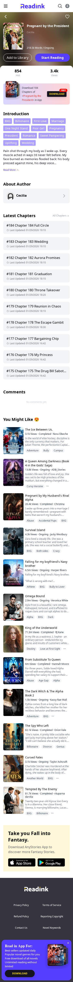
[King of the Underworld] (13, 638)
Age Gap (43, 680)
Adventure (33, 450)
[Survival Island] (13, 541)
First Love (40, 121)
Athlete (31, 586)
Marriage (58, 121)
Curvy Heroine (35, 486)
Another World (35, 778)
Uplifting (11, 143)
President (11, 135)
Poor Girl (38, 128)
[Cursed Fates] (13, 768)
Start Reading (52, 57)
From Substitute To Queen (43, 659)
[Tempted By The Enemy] (13, 800)
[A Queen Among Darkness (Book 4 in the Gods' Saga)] (13, 472)
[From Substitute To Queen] (13, 670)
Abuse (30, 520)
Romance (29, 135)
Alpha (30, 617)
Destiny (31, 648)
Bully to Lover (57, 586)
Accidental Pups (48, 520)
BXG (7, 121)
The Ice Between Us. (39, 429)
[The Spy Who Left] (13, 736)
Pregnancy (56, 128)
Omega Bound (35, 596)
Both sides (42, 551)
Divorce (47, 746)
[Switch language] (67, 6)
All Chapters (60, 215)
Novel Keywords (52, 927)
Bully (46, 450)
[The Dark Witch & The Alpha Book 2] (13, 702)
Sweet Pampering (52, 135)
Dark (50, 617)
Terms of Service (51, 905)
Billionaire (22, 121)
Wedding (28, 143)
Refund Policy (21, 916)
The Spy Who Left (37, 726)
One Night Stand (16, 128)
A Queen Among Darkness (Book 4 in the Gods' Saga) (47, 463)
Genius (60, 746)
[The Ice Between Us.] (13, 440)
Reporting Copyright (52, 916)
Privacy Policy (21, 905)
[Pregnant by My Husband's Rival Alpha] (13, 506)
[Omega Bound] (13, 607)
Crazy (56, 551)
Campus (58, 450)
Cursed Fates (34, 757)
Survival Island (35, 530)
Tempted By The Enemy (41, 789)
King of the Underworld (41, 628)
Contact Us (21, 927)
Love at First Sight (50, 648)
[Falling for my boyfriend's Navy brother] (13, 572)
